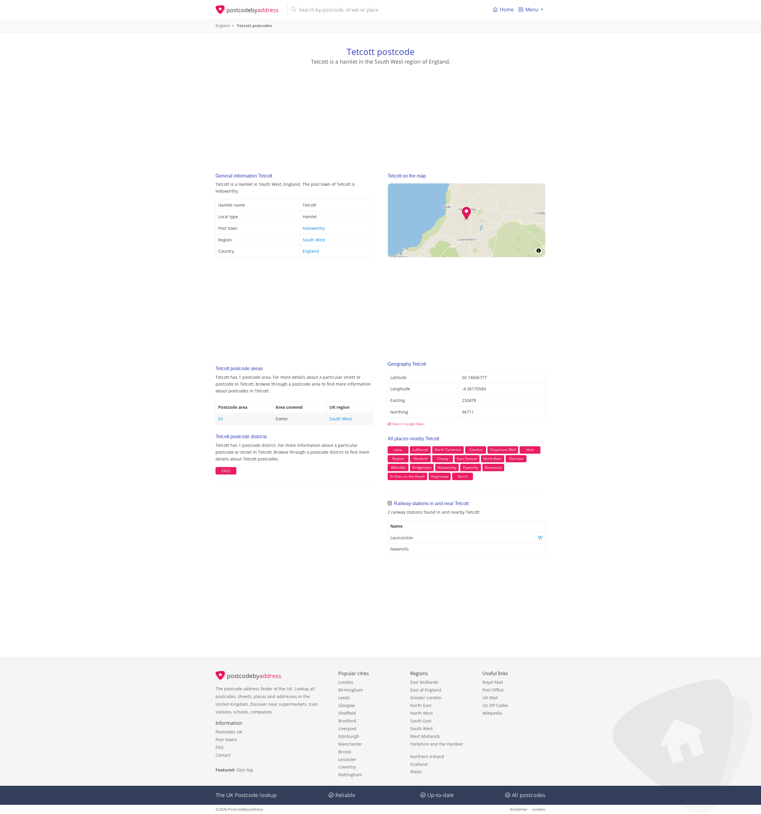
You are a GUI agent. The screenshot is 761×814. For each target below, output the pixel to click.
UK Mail (490, 697)
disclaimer (518, 809)
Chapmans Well (503, 449)
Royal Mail (492, 682)
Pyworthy (470, 467)
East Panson (467, 458)
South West (314, 240)
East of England (425, 690)
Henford (420, 458)
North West (421, 713)
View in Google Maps (407, 424)
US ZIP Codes (495, 705)
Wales (416, 771)
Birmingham (350, 690)
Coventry (347, 767)
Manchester (350, 744)
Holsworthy (314, 228)
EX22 (226, 470)
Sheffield (347, 713)
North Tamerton (448, 449)
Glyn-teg (244, 770)
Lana (398, 449)
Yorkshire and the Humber (436, 744)
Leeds (344, 697)
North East (420, 705)
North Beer (492, 458)
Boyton (398, 458)
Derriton (516, 458)
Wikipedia (492, 713)
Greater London (425, 697)
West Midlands (425, 736)
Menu (532, 9)
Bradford (347, 721)
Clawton (475, 449)
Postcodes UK (229, 732)
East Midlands (424, 682)
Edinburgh (348, 736)
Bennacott (493, 467)
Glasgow (346, 705)
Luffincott (420, 449)
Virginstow (439, 476)
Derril (462, 476)
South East (420, 721)
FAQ (220, 747)
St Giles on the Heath (407, 476)
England (311, 251)
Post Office (493, 690)
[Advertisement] (380, 113)
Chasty (442, 458)
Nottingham (350, 774)
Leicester (347, 759)
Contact (223, 755)
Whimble (398, 467)
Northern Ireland (427, 756)
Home (507, 9)
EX (220, 419)
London (345, 682)
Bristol (344, 752)
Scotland (418, 764)
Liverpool (347, 728)
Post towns (226, 739)
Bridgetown (421, 467)
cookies (538, 809)
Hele (530, 449)
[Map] (466, 220)
